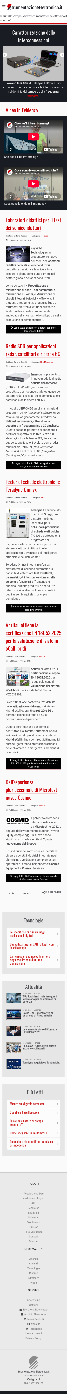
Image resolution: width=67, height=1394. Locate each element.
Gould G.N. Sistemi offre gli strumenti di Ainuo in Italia (38, 1014)
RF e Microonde (46, 362)
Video (33, 1282)
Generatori (33, 1208)
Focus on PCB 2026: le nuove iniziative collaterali (39, 1047)
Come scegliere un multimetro (28, 1133)
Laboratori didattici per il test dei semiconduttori (33, 223)
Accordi (37, 1010)
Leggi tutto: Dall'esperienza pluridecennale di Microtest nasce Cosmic (34, 878)
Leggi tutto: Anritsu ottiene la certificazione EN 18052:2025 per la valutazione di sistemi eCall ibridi (34, 763)
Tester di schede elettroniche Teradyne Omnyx (33, 485)
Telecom (33, 1241)
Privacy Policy (33, 1338)
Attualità (33, 1263)
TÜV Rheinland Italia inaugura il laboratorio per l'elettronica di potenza (40, 999)
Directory (33, 1277)
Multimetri (33, 1217)
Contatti (33, 1304)
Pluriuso (44, 236)
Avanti (27, 893)
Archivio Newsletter (35, 1314)
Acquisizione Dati (34, 1193)
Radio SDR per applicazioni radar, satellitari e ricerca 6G (33, 350)
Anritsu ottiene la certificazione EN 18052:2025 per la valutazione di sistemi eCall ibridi (33, 636)
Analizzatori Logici (33, 1198)
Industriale (33, 1212)
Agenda (33, 1258)
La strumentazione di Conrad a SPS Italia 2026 (40, 1031)
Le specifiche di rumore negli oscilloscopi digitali (27, 934)
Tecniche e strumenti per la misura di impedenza (31, 1143)
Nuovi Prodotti (35, 1319)
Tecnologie (33, 1268)
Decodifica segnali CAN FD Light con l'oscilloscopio (32, 946)
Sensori (33, 1236)
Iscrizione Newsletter (35, 1309)
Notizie (42, 657)
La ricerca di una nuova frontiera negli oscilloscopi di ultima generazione (30, 960)
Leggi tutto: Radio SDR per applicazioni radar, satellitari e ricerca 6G (34, 465)
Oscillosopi (33, 1222)
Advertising (33, 1300)
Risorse (33, 1273)
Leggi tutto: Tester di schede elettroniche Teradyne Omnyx (35, 608)
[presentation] (4, 55)
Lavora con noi (33, 1333)
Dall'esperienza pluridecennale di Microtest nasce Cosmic (31, 789)
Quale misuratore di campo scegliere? (26, 1122)
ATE (42, 498)
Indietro (13, 893)
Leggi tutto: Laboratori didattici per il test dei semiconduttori (34, 329)
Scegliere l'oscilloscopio (24, 1112)
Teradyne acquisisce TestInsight (41, 1062)
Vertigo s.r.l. (33, 1379)
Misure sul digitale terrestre (27, 1103)
